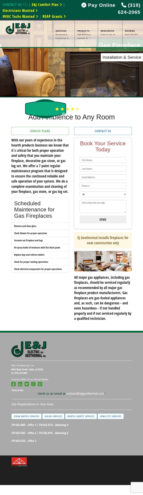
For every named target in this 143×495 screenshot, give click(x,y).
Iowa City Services (111, 416)
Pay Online (100, 5)
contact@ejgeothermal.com (85, 393)
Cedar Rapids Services (26, 416)
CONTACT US (13, 4)
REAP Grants (53, 16)
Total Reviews (71, 114)
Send (102, 219)
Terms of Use (17, 390)
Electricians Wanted (19, 10)
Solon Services (53, 416)
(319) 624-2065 (20, 373)
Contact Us (103, 131)
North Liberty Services (81, 416)
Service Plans (40, 131)
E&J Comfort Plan (46, 4)
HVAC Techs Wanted (19, 16)
